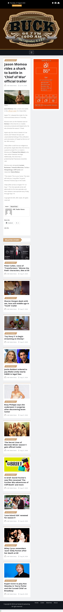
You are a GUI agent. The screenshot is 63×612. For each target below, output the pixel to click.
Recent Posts (14, 206)
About (56, 603)
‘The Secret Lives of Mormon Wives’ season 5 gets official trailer (15, 444)
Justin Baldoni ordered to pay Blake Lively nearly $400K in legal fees (15, 371)
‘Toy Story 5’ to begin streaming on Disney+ (14, 337)
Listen (42, 603)
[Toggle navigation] (31, 52)
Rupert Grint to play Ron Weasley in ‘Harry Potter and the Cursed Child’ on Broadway (15, 587)
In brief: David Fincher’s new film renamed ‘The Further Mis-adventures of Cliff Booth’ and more (16, 481)
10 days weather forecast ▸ (46, 105)
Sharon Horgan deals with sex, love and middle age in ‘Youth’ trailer (16, 303)
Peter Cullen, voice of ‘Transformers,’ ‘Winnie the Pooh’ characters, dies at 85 (16, 268)
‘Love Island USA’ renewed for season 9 (16, 516)
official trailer (12, 111)
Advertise (49, 603)
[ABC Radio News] (8, 212)
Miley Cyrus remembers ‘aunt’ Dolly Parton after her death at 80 (15, 550)
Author (7, 206)
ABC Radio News (12, 85)
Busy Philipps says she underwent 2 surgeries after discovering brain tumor (14, 408)
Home (36, 603)
